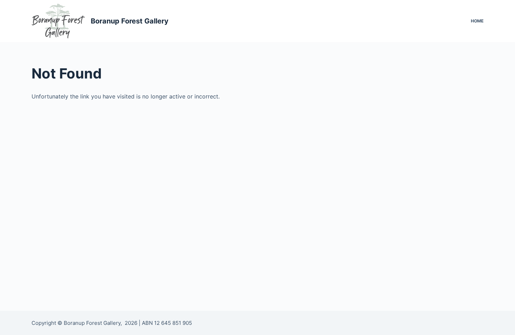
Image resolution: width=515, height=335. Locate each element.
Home (477, 20)
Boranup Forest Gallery (130, 21)
